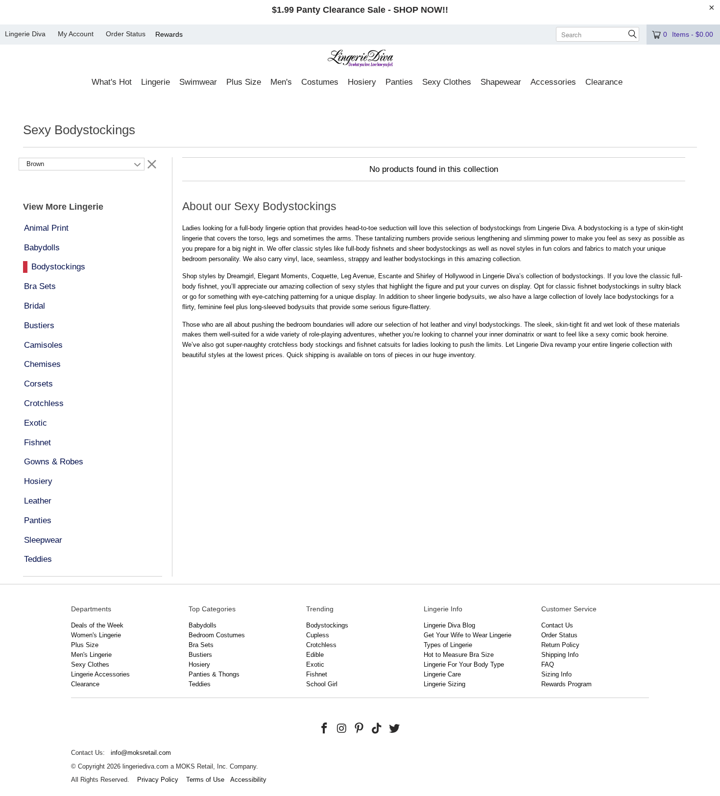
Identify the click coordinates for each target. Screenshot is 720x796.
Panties (37, 520)
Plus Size (84, 645)
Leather (37, 501)
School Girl (321, 684)
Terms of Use (205, 779)
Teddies (38, 559)
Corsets (38, 383)
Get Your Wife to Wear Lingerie (467, 635)
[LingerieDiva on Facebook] (324, 729)
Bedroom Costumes (217, 635)
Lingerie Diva (25, 34)
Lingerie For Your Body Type (464, 664)
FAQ (547, 664)
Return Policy (560, 645)
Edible (315, 654)
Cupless (317, 635)
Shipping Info (559, 654)
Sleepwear (43, 540)
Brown (35, 164)
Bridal (34, 306)
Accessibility (248, 779)
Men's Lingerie (91, 654)
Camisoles (43, 345)
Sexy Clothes (90, 664)
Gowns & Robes (53, 461)
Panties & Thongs (214, 674)
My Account (76, 34)
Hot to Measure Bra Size (459, 654)
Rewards (169, 34)
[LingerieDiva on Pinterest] (359, 729)
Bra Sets (40, 286)
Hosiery (38, 481)
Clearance (85, 684)
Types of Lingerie (448, 645)
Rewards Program (566, 684)
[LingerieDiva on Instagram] (342, 729)
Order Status (125, 34)
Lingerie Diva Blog (449, 625)
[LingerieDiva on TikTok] (377, 729)
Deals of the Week (97, 625)
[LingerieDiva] (360, 59)
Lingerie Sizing (444, 684)
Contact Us (557, 625)
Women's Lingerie (96, 635)
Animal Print (46, 228)
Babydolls (42, 247)
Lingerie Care (442, 674)
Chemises (42, 364)
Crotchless (44, 403)
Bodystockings (58, 266)
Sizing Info (556, 674)
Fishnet (37, 442)
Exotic (35, 423)
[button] (111, 83)
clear (152, 164)
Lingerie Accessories (100, 674)
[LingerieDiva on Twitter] (394, 729)
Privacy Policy (157, 779)
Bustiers (39, 325)
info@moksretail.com (141, 752)
